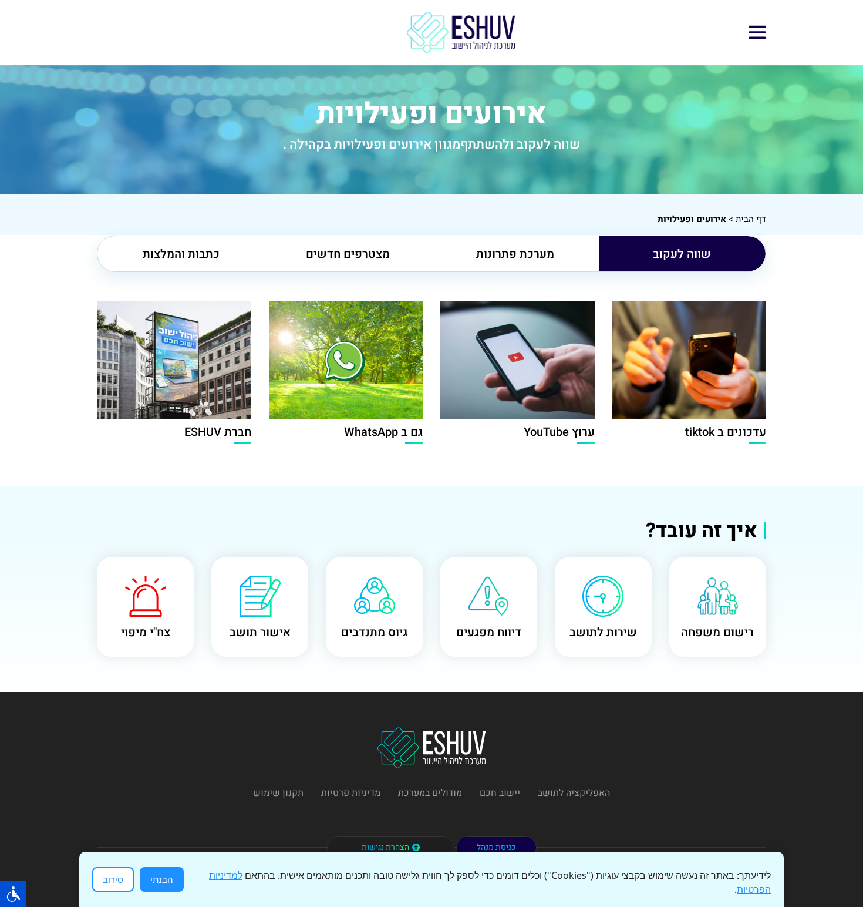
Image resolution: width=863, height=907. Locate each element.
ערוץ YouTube (559, 432)
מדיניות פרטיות (350, 793)
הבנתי (161, 879)
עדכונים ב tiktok (725, 432)
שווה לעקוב (682, 254)
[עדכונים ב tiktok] (689, 360)
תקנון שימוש (278, 793)
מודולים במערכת (430, 793)
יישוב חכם (500, 793)
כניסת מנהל (496, 847)
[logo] (461, 32)
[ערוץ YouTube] (517, 360)
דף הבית (751, 219)
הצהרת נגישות (385, 847)
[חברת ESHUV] (174, 360)
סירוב (113, 879)
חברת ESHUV (217, 432)
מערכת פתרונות (515, 254)
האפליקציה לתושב (574, 793)
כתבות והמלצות (181, 254)
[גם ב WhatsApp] (346, 360)
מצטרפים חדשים (348, 254)
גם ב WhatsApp (383, 432)
